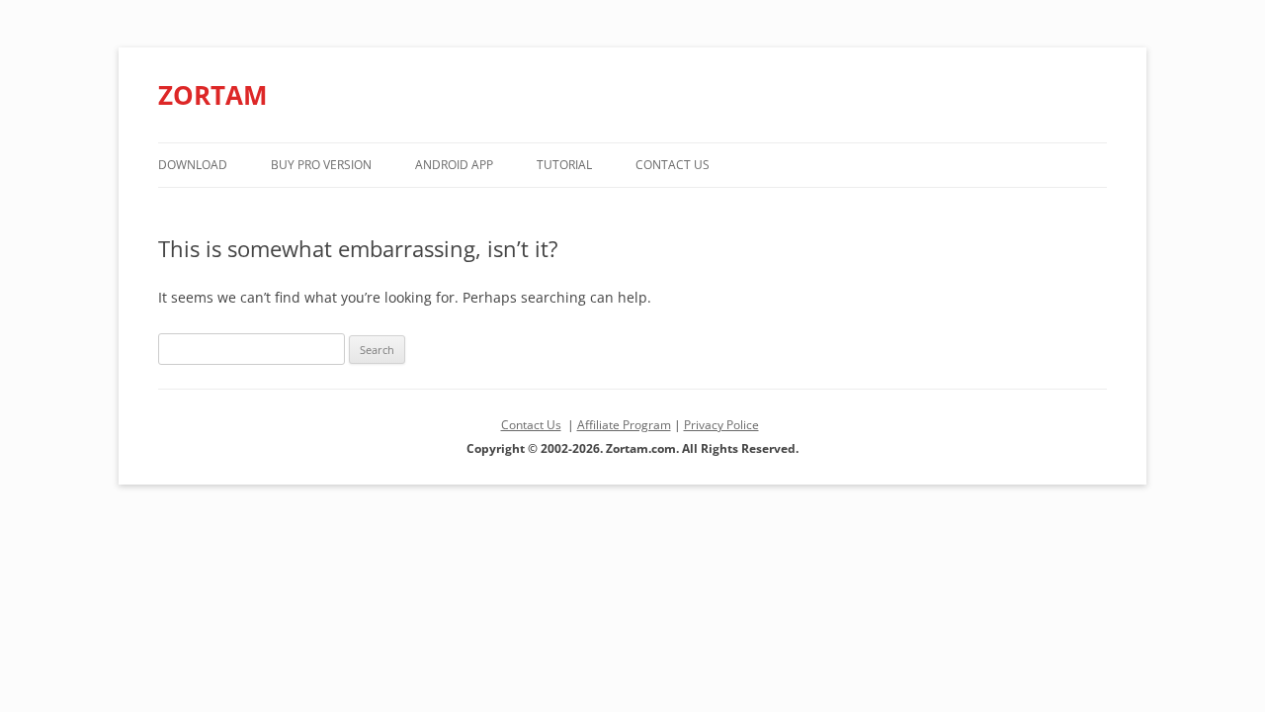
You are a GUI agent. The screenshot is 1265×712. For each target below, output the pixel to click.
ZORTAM (213, 95)
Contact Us (672, 164)
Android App (454, 164)
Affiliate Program (624, 424)
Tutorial (564, 164)
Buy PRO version (321, 164)
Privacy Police (721, 424)
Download (192, 164)
